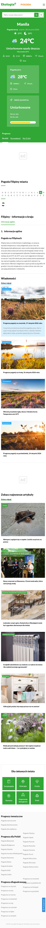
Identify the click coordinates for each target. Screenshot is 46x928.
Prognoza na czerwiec (9, 907)
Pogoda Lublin (6, 874)
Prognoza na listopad (30, 887)
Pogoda (26, 4)
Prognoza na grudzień (31, 891)
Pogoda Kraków (7, 866)
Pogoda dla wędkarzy (9, 829)
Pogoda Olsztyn (29, 833)
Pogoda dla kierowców (9, 825)
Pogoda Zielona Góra (30, 867)
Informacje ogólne (8, 222)
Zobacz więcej (6, 283)
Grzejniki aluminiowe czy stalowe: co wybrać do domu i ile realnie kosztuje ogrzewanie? (22, 666)
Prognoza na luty (7, 890)
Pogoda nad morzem (8, 821)
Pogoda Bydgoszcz (8, 845)
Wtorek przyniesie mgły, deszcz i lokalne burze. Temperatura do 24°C (20, 413)
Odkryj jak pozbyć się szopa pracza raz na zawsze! (21, 706)
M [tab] (40, 192)
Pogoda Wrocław (29, 863)
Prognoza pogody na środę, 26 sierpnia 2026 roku (21, 372)
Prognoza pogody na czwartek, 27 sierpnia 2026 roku (22, 323)
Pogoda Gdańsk (7, 849)
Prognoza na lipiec (7, 911)
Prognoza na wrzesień (31, 879)
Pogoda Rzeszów (29, 846)
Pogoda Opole (28, 837)
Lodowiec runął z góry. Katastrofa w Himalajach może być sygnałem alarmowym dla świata (22, 624)
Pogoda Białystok (7, 841)
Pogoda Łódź (5, 870)
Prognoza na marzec (8, 895)
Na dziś (5, 138)
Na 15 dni (27, 138)
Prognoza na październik (32, 883)
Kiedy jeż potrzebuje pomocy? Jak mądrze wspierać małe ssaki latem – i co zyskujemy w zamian (22, 747)
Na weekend (15, 138)
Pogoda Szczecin (29, 850)
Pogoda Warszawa (29, 858)
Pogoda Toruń (28, 854)
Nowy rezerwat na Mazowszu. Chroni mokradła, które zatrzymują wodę (23, 582)
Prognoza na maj (7, 903)
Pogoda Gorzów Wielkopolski (12, 853)
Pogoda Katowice (7, 858)
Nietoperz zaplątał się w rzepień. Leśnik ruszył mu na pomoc (22, 540)
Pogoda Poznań (28, 842)
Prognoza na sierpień (8, 916)
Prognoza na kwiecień (9, 899)
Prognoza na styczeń (8, 886)
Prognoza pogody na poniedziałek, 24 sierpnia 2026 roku (22, 454)
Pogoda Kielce (6, 862)
